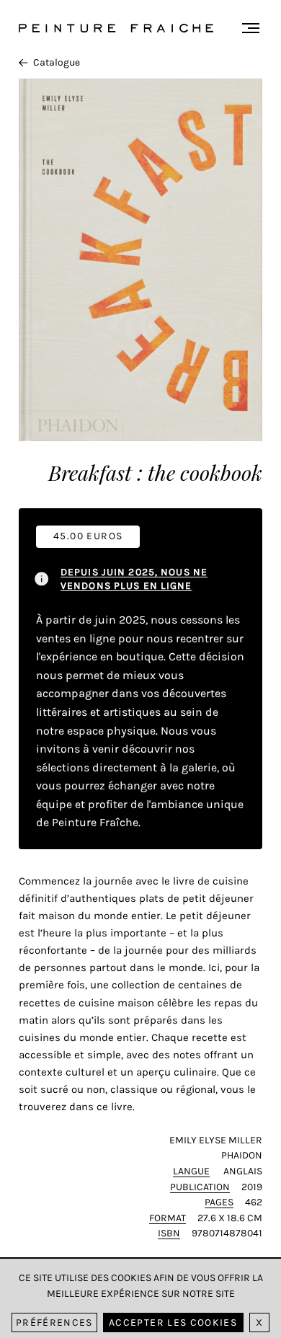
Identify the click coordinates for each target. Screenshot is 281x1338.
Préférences (54, 1322)
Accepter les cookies (173, 1322)
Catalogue (56, 62)
